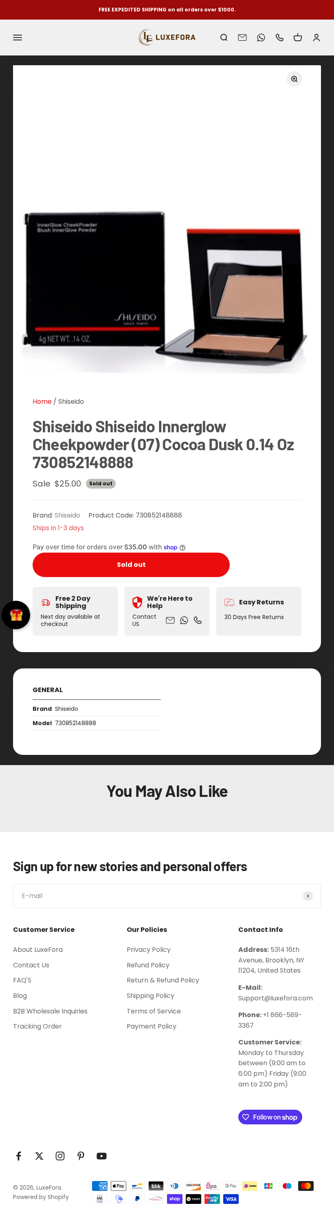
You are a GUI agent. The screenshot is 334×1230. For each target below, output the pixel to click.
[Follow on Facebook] (18, 1155)
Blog (20, 995)
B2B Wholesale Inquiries (50, 1011)
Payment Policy (151, 1026)
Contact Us (31, 965)
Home (42, 401)
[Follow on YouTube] (101, 1155)
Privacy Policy (149, 949)
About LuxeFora (38, 949)
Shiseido (71, 401)
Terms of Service (154, 1011)
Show (16, 615)
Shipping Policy (150, 995)
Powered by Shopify (41, 1197)
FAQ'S (22, 980)
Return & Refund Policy (163, 980)
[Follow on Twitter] (39, 1155)
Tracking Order (37, 1026)
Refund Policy (148, 965)
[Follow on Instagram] (60, 1155)
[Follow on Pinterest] (80, 1155)
